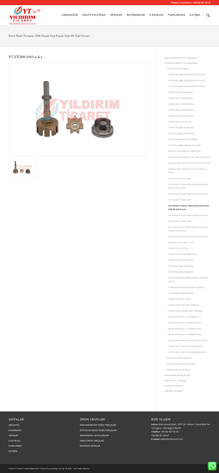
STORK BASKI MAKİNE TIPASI (181, 293)
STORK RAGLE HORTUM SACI (181, 104)
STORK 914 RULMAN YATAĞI (181, 116)
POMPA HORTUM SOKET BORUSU (183, 305)
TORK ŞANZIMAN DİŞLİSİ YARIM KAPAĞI (186, 287)
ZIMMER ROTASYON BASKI (178, 370)
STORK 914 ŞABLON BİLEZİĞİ (181, 133)
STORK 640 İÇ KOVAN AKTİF (180, 92)
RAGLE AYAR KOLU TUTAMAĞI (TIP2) (184, 322)
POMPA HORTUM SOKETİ (179, 299)
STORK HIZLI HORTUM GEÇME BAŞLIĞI (185, 346)
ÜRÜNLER (13, 435)
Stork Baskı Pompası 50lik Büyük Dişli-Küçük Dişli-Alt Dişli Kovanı (188, 229)
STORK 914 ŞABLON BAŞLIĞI (180, 272)
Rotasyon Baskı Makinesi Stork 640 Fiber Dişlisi (189, 157)
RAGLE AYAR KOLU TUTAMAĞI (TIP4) (184, 334)
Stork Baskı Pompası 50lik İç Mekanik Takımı (188, 236)
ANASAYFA (14, 424)
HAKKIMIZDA (15, 430)
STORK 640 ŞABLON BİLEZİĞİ (181, 127)
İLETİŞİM (13, 451)
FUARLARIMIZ (15, 445)
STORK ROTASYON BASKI (178, 68)
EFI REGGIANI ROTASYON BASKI (181, 364)
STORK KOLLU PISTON (178, 248)
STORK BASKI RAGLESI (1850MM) (182, 139)
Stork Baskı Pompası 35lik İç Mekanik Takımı (188, 215)
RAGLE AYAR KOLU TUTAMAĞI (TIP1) (184, 317)
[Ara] (208, 15)
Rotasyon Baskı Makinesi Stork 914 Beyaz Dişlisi (186, 171)
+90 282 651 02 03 (201, 2)
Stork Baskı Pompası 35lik (179, 199)
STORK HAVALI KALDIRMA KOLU (182, 254)
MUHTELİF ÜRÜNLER (174, 385)
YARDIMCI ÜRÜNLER (174, 391)
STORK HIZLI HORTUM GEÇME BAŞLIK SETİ (187, 352)
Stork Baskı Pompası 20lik (179, 178)
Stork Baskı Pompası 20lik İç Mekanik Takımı (188, 194)
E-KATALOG (14, 440)
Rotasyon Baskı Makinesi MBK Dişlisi (184, 151)
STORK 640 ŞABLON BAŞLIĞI (180, 260)
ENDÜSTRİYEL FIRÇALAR (175, 380)
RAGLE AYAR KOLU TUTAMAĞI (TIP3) (184, 328)
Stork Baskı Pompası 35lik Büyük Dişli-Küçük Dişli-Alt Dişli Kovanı (49, 36)
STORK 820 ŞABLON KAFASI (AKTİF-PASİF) (186, 80)
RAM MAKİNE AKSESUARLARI (177, 375)
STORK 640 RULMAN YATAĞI (181, 110)
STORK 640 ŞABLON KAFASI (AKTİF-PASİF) (186, 74)
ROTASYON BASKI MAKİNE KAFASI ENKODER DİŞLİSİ (188, 280)
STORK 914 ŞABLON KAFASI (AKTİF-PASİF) (186, 86)
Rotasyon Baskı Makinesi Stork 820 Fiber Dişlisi (189, 163)
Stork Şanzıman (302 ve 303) (181, 242)
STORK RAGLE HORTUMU (179, 121)
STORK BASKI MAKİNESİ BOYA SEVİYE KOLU (187, 340)
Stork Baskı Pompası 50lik (179, 221)
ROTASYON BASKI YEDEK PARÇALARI (181, 63)
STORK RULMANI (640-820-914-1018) (184, 145)
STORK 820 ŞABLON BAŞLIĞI (180, 266)
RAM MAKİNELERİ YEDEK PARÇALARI (181, 58)
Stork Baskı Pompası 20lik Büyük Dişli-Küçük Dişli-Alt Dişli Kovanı (188, 186)
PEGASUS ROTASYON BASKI (179, 358)
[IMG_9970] (78, 109)
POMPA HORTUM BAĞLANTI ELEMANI (185, 311)
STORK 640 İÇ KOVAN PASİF (180, 98)
